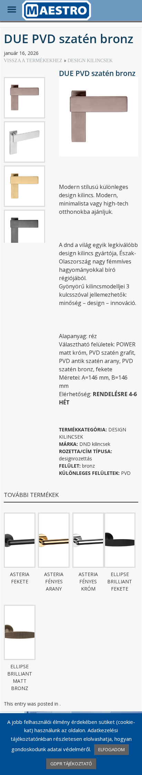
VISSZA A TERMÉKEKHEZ (34, 60)
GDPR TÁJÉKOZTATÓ (71, 763)
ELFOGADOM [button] (111, 749)
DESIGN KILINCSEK (90, 60)
